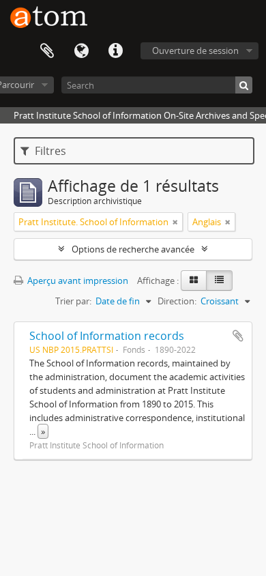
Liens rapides (115, 51)
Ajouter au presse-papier (238, 336)
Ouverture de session (195, 50)
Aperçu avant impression (76, 280)
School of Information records (106, 335)
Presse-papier (47, 51)
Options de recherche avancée (133, 249)
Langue (81, 51)
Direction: (177, 301)
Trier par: (73, 301)
